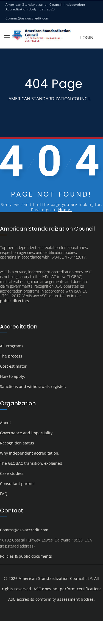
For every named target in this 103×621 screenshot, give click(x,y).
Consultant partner (17, 483)
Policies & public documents (26, 556)
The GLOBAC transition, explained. (31, 463)
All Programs (11, 345)
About (5, 422)
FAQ (3, 493)
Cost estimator (13, 366)
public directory (14, 300)
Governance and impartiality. (27, 432)
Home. (65, 209)
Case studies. (12, 473)
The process (11, 356)
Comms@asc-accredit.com (27, 18)
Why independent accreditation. (29, 453)
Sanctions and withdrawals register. (33, 386)
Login (86, 38)
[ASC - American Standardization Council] (41, 35)
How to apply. (12, 376)
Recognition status (17, 443)
